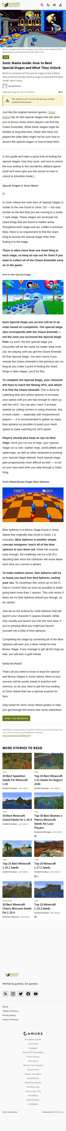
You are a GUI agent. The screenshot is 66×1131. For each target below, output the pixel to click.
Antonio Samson (10, 916)
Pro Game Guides (33, 1039)
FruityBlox (33, 1095)
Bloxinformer (33, 1099)
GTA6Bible (33, 1104)
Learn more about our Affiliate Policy (16, 735)
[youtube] (36, 994)
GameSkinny (33, 1078)
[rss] (5, 994)
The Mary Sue (33, 1086)
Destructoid (33, 1069)
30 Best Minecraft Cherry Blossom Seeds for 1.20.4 (17, 908)
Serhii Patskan (9, 788)
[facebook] (28, 994)
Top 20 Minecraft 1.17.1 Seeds (45, 865)
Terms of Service (10, 1011)
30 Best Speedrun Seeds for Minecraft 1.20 (15, 780)
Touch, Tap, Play (33, 1091)
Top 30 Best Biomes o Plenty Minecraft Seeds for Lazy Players (48, 821)
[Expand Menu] (54, 5)
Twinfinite (33, 1043)
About (5, 1006)
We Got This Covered (33, 1065)
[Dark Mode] (48, 5)
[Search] (42, 5)
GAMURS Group (58, 1112)
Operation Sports (33, 1082)
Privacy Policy (9, 1015)
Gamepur (33, 1048)
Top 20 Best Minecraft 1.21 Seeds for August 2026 (48, 780)
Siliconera (33, 1061)
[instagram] (13, 994)
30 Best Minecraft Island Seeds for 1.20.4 (17, 817)
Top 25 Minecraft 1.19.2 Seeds (45, 906)
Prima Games (33, 1056)
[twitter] (20, 994)
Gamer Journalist (33, 1074)
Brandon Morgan (42, 832)
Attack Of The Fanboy (33, 1052)
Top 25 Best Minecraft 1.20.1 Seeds (16, 865)
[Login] (60, 5)
